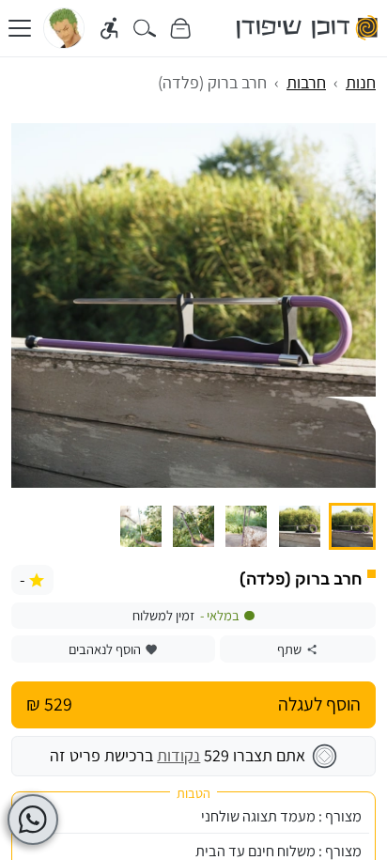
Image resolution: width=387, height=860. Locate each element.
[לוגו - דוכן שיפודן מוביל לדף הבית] (308, 28)
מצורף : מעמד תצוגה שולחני (281, 815)
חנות (361, 82)
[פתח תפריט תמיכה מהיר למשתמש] (33, 819)
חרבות (306, 82)
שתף (289, 649)
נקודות (178, 755)
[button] (352, 526)
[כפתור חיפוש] (145, 29)
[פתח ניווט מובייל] (20, 28)
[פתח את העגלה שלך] (179, 29)
